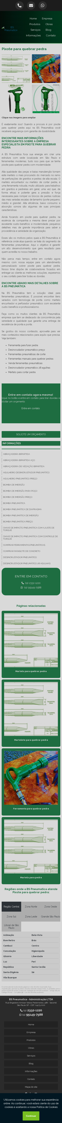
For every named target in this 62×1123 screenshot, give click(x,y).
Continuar (31, 1116)
